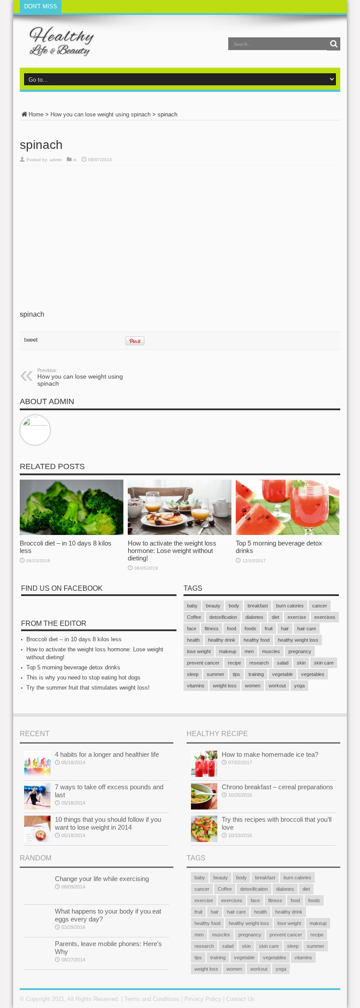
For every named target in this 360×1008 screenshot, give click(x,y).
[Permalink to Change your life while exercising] (37, 888)
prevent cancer (203, 662)
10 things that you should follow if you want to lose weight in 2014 (108, 823)
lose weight (199, 651)
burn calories (290, 605)
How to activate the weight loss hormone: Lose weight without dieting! (172, 550)
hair (285, 628)
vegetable (282, 674)
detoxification (223, 617)
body (234, 605)
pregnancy (299, 651)
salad (282, 662)
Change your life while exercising (102, 878)
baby (192, 605)
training (256, 674)
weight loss (225, 685)
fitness (212, 628)
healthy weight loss (298, 640)
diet (275, 617)
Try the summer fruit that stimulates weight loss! (88, 687)
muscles (271, 651)
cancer (319, 605)
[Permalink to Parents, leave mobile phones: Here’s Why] (37, 953)
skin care (324, 662)
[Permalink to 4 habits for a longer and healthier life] (37, 764)
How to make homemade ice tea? (270, 754)
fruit (269, 628)
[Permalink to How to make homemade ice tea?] (204, 764)
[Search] (333, 44)
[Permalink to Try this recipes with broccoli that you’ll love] (204, 829)
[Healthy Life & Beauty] (57, 41)
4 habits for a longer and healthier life (107, 754)
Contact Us (240, 999)
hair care (306, 628)
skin (301, 662)
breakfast (258, 605)
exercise (297, 617)
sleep (192, 674)
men (249, 651)
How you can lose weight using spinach (100, 114)
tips (236, 674)
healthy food (257, 640)
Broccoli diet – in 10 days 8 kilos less (74, 639)
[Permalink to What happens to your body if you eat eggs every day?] (37, 920)
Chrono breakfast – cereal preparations (277, 787)
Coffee (194, 617)
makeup (227, 651)
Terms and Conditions (152, 999)
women (252, 685)
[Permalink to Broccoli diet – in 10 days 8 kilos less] (71, 507)
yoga (299, 685)
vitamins (196, 685)
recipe (234, 662)
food (231, 628)
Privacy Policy (202, 999)
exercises (324, 617)
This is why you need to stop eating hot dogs (83, 677)
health (193, 640)
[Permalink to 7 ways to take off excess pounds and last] (37, 796)
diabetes (254, 617)
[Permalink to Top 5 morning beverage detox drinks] (287, 507)
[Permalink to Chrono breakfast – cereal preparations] (204, 796)
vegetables (312, 674)
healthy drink (221, 640)
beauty (213, 605)
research (259, 662)
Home (36, 114)
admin (56, 159)
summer (215, 674)
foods (250, 628)
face (191, 628)
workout (277, 685)
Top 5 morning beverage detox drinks (73, 667)
